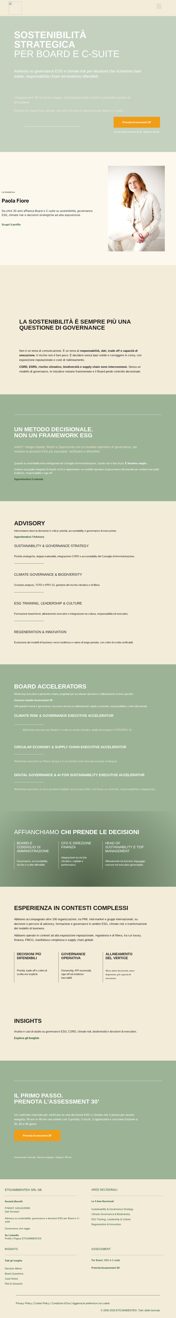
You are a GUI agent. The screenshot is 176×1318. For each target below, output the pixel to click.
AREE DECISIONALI (104, 1189)
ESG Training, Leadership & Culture (48, 603)
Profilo (8, 1238)
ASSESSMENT (101, 1249)
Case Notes (11, 1278)
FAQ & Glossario (14, 1283)
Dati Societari (12, 1211)
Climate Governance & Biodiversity (48, 574)
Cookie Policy (42, 1303)
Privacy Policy (24, 1303)
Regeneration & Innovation (40, 632)
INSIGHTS (11, 1249)
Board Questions (14, 1273)
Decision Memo (13, 1268)
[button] (159, 6)
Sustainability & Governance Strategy (51, 546)
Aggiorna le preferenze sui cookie (91, 1303)
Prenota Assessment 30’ (105, 1267)
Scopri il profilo (11, 224)
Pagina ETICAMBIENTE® (27, 1238)
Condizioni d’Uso (61, 1303)
